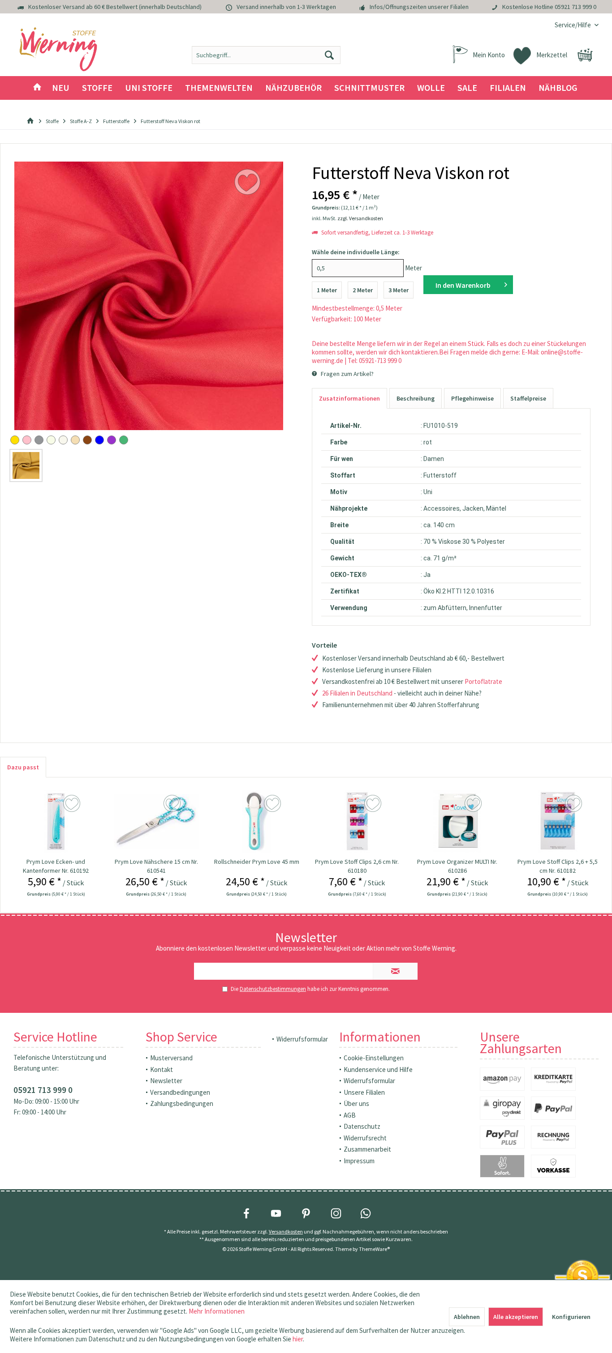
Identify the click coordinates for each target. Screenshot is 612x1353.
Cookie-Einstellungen (374, 1058)
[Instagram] (336, 1213)
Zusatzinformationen (349, 398)
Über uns (356, 1103)
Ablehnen (467, 1317)
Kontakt (161, 1069)
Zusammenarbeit (367, 1149)
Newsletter (166, 1080)
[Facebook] (246, 1213)
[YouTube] (276, 1213)
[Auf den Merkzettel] (73, 803)
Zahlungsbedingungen (181, 1103)
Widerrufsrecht (365, 1138)
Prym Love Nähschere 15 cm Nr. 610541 (156, 866)
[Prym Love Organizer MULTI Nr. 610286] (457, 821)
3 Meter (398, 290)
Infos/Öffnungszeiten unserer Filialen (419, 7)
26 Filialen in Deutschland (357, 693)
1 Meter (327, 290)
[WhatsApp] (366, 1213)
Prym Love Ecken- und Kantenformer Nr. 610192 (56, 866)
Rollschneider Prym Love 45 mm (256, 862)
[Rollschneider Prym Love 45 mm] (256, 821)
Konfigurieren (571, 1317)
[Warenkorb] (585, 55)
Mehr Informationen (217, 1311)
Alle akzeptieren (515, 1317)
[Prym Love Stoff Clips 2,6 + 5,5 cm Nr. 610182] (557, 821)
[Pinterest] (306, 1213)
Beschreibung (416, 398)
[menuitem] (573, 24)
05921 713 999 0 (575, 7)
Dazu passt (23, 767)
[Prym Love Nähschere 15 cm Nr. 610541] (156, 821)
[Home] (37, 88)
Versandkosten (286, 1231)
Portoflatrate (483, 681)
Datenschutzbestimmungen (273, 989)
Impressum (359, 1161)
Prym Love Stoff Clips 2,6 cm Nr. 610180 (357, 866)
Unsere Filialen (364, 1092)
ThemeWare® (374, 1249)
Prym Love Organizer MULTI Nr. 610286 (457, 866)
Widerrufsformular (302, 1039)
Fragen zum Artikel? (346, 374)
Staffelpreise (528, 398)
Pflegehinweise (472, 398)
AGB (350, 1115)
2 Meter (363, 290)
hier (298, 1339)
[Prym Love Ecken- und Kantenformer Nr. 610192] (56, 821)
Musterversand (171, 1058)
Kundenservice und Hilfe (378, 1069)
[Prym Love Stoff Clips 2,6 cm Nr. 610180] (357, 821)
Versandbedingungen (180, 1092)
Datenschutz (362, 1126)
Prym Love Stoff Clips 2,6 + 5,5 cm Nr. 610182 (557, 866)
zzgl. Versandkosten (360, 218)
